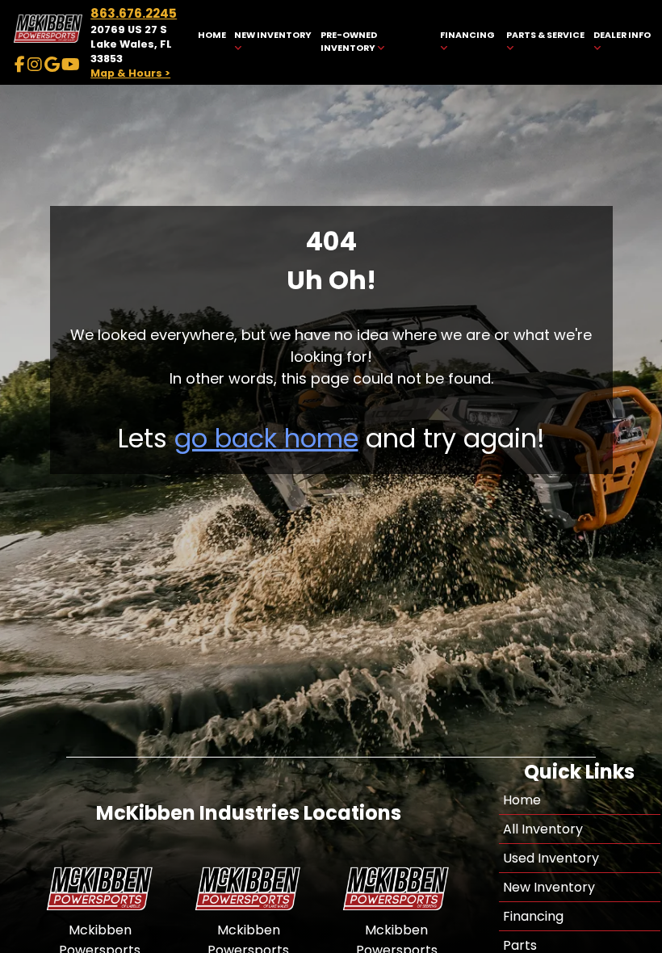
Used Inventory (551, 858)
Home (522, 800)
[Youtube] (70, 64)
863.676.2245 (133, 13)
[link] (211, 42)
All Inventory (543, 829)
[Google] (52, 64)
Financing (533, 916)
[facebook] (20, 64)
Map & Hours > (130, 73)
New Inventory (549, 887)
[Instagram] (34, 64)
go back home (266, 438)
